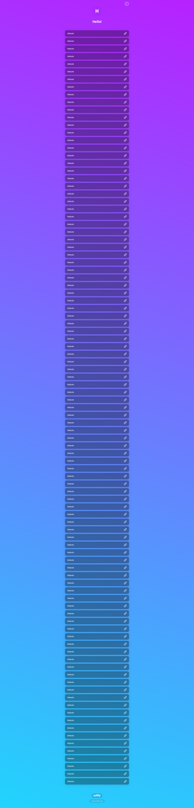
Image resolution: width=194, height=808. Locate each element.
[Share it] (127, 4)
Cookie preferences (97, 801)
